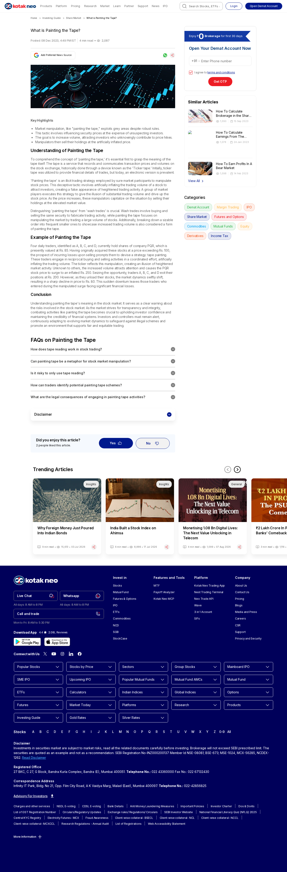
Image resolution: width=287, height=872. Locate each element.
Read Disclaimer (34, 758)
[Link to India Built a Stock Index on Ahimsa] (140, 516)
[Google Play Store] (27, 641)
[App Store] (57, 641)
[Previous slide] (227, 469)
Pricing (75, 6)
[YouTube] (54, 654)
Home (34, 18)
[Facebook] (79, 654)
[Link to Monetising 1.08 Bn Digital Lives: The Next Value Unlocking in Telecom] (213, 516)
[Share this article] (172, 55)
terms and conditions (221, 72)
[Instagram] (62, 654)
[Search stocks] (184, 6)
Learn (117, 6)
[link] (36, 596)
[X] (45, 654)
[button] (263, 6)
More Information (25, 836)
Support (143, 6)
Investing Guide (51, 18)
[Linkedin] (71, 654)
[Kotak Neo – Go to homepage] (20, 6)
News (155, 6)
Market (105, 6)
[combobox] (201, 6)
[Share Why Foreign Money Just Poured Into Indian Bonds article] (94, 547)
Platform (61, 6)
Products (46, 6)
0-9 (222, 732)
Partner (129, 6)
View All (194, 181)
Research (90, 6)
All (229, 732)
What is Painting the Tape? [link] (101, 18)
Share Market (73, 18)
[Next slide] (237, 469)
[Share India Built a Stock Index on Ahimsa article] (166, 547)
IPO (165, 6)
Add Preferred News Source (56, 55)
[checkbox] (191, 72)
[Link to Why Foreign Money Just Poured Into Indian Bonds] (67, 516)
